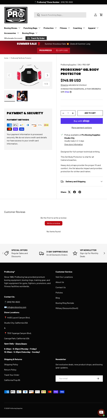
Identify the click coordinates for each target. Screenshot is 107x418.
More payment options (82, 127)
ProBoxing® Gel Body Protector (21, 58)
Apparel (91, 28)
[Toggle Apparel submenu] (97, 27)
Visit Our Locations (64, 277)
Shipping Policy (11, 364)
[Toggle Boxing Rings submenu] (36, 33)
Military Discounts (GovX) (67, 308)
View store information (73, 144)
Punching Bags (30, 28)
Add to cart (90, 113)
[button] (101, 15)
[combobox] (60, 15)
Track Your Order (11, 375)
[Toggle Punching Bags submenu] (39, 27)
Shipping (64, 85)
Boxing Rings (28, 33)
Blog (58, 297)
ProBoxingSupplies (68, 65)
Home (6, 58)
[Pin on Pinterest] (79, 192)
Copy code (63, 50)
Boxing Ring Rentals (65, 303)
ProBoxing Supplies (15, 408)
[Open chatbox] (101, 412)
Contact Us (61, 287)
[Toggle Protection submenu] (55, 27)
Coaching (77, 28)
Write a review (53, 223)
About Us (60, 282)
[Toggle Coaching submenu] (83, 27)
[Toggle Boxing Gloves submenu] (19, 27)
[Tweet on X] (69, 192)
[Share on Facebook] (74, 192)
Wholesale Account (13, 38)
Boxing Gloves (10, 28)
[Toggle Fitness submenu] (68, 27)
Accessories (10, 33)
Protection (49, 28)
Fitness (63, 28)
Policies (59, 292)
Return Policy (10, 369)
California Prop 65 (12, 380)
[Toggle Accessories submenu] (18, 33)
